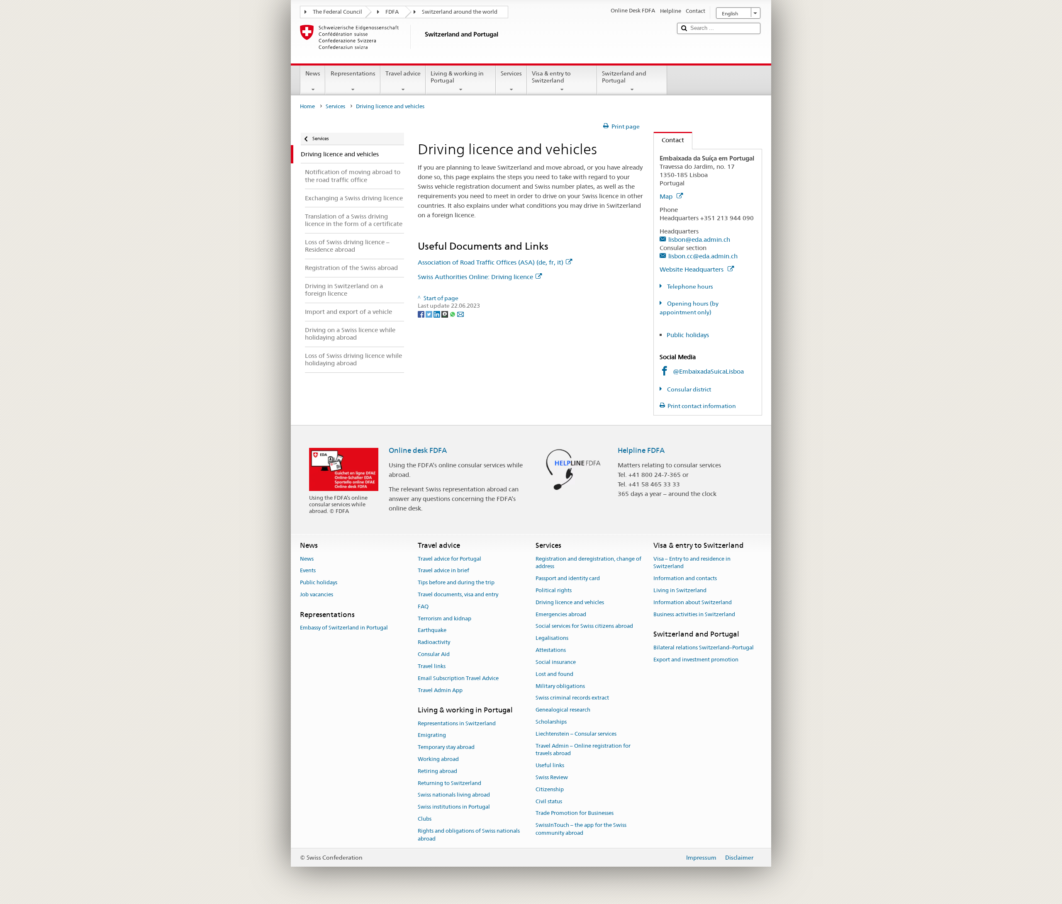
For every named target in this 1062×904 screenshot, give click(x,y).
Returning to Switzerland (449, 783)
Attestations (551, 650)
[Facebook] (422, 313)
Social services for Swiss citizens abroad (584, 626)
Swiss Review (552, 777)
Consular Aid (434, 654)
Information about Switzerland (692, 602)
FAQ (423, 606)
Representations (353, 73)
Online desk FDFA (418, 450)
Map (667, 196)
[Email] (460, 313)
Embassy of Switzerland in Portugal (344, 628)
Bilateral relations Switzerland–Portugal (703, 647)
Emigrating (432, 735)
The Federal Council (337, 12)
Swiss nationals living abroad (454, 795)
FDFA (392, 12)
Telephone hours (689, 286)
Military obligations (560, 686)
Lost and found (554, 674)
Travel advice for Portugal (449, 559)
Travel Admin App (440, 690)
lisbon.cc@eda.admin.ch (703, 256)
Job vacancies (316, 594)
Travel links (432, 666)
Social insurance (556, 662)
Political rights (554, 590)
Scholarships (551, 722)
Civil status (549, 801)
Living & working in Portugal (457, 77)
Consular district (688, 389)
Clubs (424, 819)
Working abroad (438, 759)
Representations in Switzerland (457, 723)
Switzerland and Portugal (624, 77)
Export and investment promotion (695, 659)
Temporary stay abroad (446, 747)
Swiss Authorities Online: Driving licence (475, 277)
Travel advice (403, 73)
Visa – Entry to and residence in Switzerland (692, 563)
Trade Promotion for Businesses (575, 813)
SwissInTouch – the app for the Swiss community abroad (581, 829)
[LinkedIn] (437, 313)
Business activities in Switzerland (694, 614)
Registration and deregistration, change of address (588, 563)
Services (511, 73)
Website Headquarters (692, 269)
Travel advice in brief (443, 571)
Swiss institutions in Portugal (454, 807)
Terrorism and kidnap (444, 618)
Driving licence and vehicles (570, 602)
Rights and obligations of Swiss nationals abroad (469, 835)
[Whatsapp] (453, 313)
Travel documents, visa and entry (458, 594)
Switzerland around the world (459, 12)
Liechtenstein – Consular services (576, 734)
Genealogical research (563, 710)
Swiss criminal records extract (572, 698)
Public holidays (688, 335)
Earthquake (432, 630)
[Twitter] (430, 313)
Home (307, 106)
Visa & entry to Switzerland (551, 77)
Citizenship (550, 789)
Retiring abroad (437, 771)
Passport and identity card (568, 578)
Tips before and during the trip (456, 582)
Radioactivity (434, 642)
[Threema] (445, 313)
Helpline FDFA (641, 450)
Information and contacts (685, 578)
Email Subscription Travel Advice (458, 678)
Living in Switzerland (679, 590)
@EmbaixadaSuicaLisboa (708, 371)
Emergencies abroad (561, 614)
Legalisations (552, 638)
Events (308, 571)
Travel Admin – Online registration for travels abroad (583, 750)
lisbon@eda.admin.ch (699, 239)
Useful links (550, 765)
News (312, 73)
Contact (669, 140)
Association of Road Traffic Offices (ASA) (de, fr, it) (490, 262)
